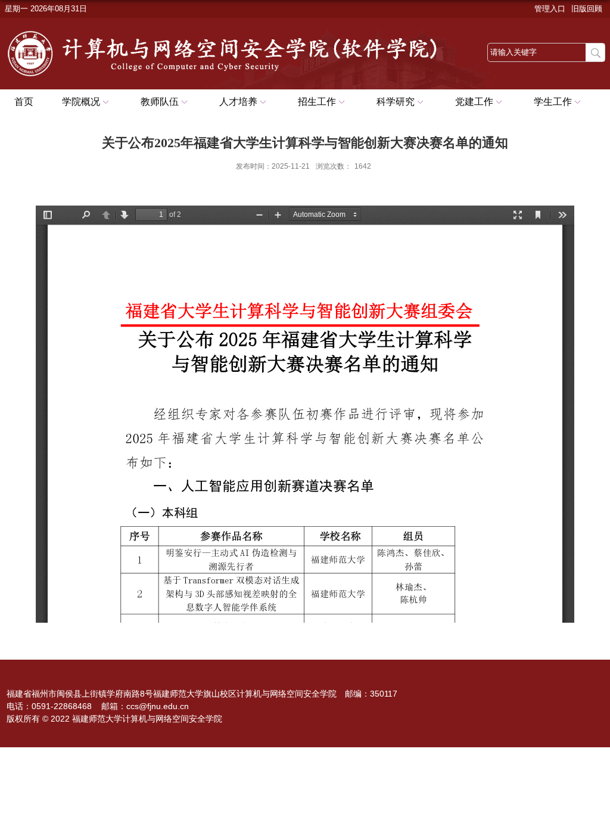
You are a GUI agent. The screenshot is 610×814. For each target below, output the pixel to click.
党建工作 (474, 102)
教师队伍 (160, 102)
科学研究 (395, 102)
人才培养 (238, 102)
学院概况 (81, 102)
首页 (23, 102)
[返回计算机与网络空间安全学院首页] (237, 30)
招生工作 (317, 102)
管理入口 (549, 8)
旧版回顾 (586, 8)
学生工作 (553, 102)
